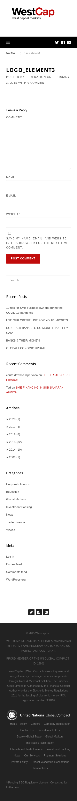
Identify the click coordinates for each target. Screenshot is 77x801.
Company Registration (57, 723)
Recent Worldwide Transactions (50, 761)
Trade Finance (15, 522)
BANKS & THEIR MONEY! (23, 340)
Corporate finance (18, 484)
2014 (15, 449)
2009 (14, 457)
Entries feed (14, 564)
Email (11, 195)
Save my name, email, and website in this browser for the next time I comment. (38, 243)
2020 (14, 419)
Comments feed (16, 572)
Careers (35, 723)
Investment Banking (19, 507)
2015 (15, 442)
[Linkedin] (69, 42)
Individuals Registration (40, 742)
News (9, 514)
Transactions (40, 768)
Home (13, 723)
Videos (10, 529)
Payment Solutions (55, 755)
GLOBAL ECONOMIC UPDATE (26, 348)
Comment (14, 117)
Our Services (32, 755)
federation (36, 77)
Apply (23, 723)
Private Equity (19, 761)
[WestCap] (38, 13)
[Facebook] (63, 42)
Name (10, 177)
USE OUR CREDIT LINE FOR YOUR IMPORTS (37, 320)
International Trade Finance (26, 749)
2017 (14, 426)
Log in (10, 556)
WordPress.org (16, 579)
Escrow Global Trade (29, 736)
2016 (14, 434)
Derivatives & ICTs (49, 730)
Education (12, 491)
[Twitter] (57, 42)
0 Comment (37, 82)
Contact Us (27, 730)
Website (13, 214)
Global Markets (16, 499)
